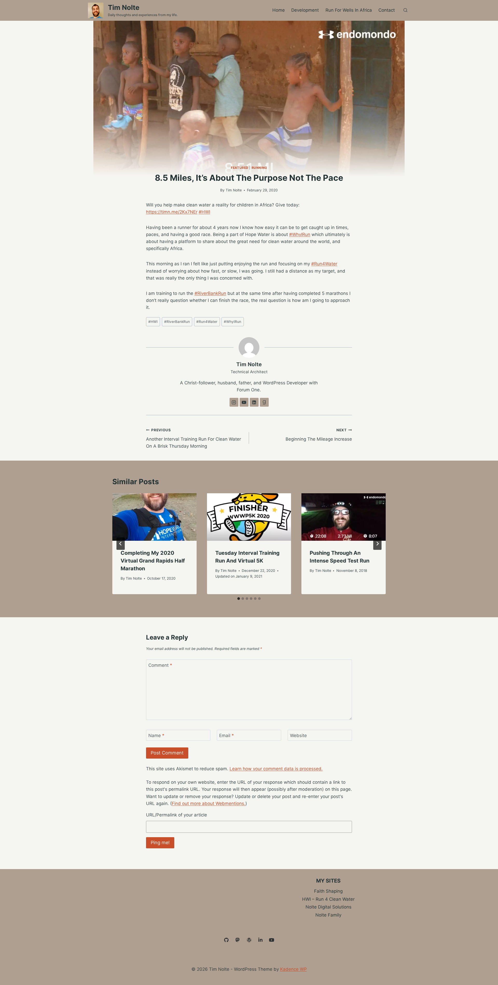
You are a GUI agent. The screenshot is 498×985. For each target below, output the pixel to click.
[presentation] (154, 517)
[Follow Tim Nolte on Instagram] (234, 402)
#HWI (204, 211)
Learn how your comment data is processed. (276, 768)
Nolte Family (328, 915)
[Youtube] (271, 940)
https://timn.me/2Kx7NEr (171, 211)
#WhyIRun (299, 234)
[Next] (377, 543)
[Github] (226, 940)
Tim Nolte (234, 190)
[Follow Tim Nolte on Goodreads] (264, 402)
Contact (386, 10)
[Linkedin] (260, 940)
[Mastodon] (238, 940)
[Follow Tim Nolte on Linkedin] (254, 402)
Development (305, 10)
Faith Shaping (328, 891)
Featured (239, 168)
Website (298, 735)
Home (278, 10)
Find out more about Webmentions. (208, 803)
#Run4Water (324, 263)
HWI (153, 322)
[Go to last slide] (120, 543)
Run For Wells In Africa (349, 10)
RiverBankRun (177, 322)
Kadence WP (293, 969)
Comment (160, 665)
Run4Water (206, 322)
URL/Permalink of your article (176, 814)
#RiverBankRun (210, 293)
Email (226, 735)
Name (156, 735)
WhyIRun (232, 322)
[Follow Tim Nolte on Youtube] (244, 402)
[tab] (238, 598)
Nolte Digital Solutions (328, 907)
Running (259, 168)
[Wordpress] (249, 940)
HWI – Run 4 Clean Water (328, 899)
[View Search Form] (405, 10)
